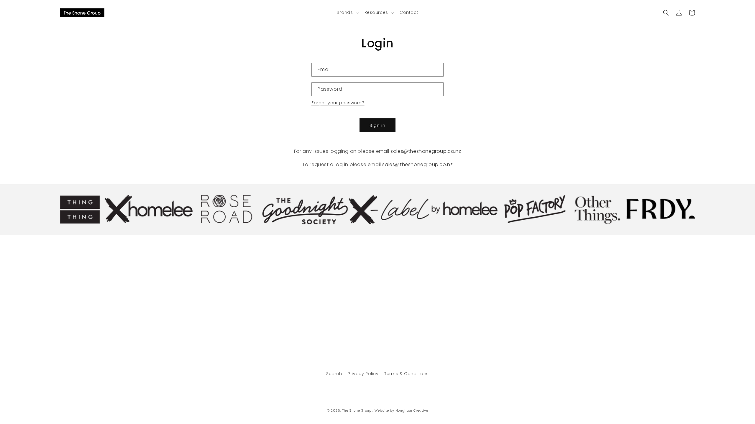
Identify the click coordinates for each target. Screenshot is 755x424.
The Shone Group (357, 410)
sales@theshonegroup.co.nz (425, 151)
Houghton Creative (411, 410)
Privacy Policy (363, 374)
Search (334, 374)
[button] (347, 12)
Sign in (377, 125)
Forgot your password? (338, 103)
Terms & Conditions (406, 374)
